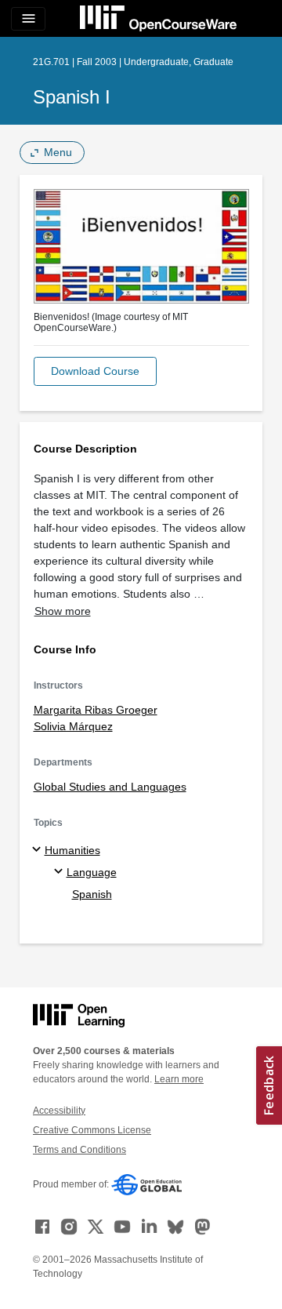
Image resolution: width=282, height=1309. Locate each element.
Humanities (72, 850)
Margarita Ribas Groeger (95, 710)
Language (92, 872)
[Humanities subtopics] (38, 850)
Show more (62, 611)
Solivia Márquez (73, 726)
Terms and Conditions (79, 1149)
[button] (95, 371)
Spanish (92, 894)
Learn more (179, 1079)
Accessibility (59, 1110)
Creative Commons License (92, 1130)
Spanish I (71, 96)
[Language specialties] (60, 872)
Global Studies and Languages (110, 786)
